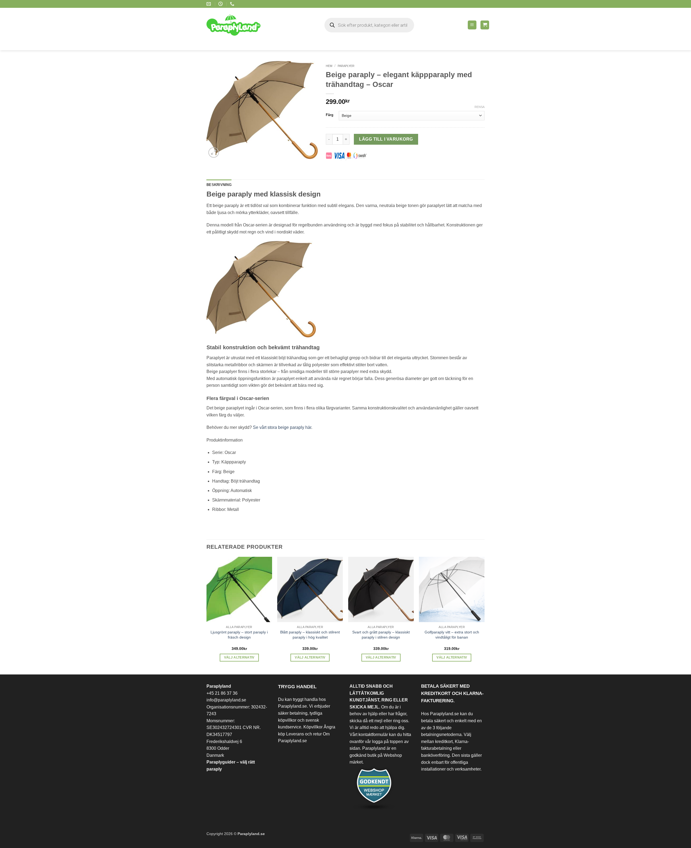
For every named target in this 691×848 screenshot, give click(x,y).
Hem (329, 65)
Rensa (480, 106)
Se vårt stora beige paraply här (282, 427)
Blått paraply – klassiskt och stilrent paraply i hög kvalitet (310, 634)
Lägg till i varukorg (386, 139)
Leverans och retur (304, 734)
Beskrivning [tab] (219, 185)
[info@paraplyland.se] (209, 4)
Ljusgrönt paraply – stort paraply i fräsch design (239, 634)
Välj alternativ (239, 657)
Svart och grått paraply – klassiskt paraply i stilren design (381, 634)
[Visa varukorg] (484, 25)
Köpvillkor (313, 727)
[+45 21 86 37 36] (233, 4)
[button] (472, 25)
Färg (329, 115)
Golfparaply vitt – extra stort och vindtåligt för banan (452, 634)
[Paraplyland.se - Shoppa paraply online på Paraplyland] (237, 25)
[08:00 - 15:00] (221, 4)
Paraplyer (346, 65)
